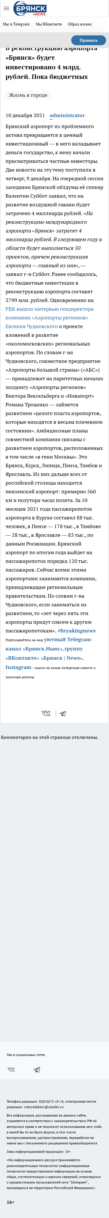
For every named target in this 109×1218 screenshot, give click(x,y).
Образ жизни (80, 24)
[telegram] (65, 713)
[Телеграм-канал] (37, 1069)
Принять (89, 40)
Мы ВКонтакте (49, 24)
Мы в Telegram (16, 24)
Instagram (18, 667)
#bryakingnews (76, 630)
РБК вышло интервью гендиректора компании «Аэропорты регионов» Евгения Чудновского (50, 318)
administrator (67, 115)
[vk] (47, 713)
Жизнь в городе (28, 95)
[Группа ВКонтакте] (11, 1069)
